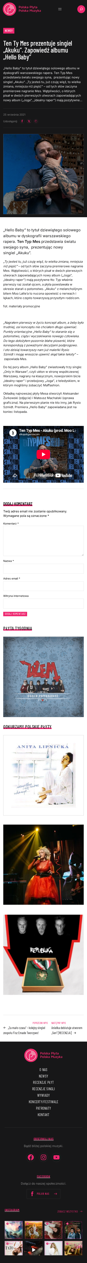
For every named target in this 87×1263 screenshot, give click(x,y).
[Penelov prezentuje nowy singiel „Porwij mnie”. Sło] (74, 1250)
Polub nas (43, 1193)
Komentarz (11, 523)
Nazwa (8, 561)
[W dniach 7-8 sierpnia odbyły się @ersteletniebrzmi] (34, 1250)
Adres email (11, 578)
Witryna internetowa (16, 595)
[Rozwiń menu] (59, 9)
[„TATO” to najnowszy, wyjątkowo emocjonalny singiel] (14, 1250)
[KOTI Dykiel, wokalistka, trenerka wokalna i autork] (54, 1250)
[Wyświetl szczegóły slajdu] (43, 865)
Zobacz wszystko (67, 1211)
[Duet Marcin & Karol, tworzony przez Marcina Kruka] (74, 1230)
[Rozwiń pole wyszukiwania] (81, 9)
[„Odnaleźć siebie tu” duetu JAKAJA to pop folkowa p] (34, 1230)
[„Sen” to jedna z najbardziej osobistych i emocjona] (14, 1230)
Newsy (9, 30)
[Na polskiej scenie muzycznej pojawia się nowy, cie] (54, 1230)
